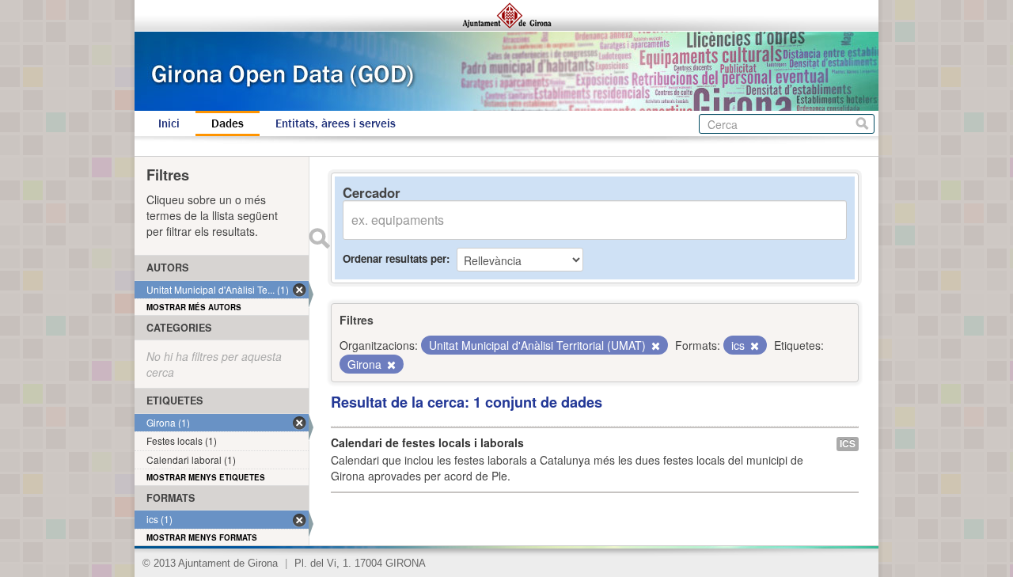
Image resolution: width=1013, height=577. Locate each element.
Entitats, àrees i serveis (335, 123)
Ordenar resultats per (394, 258)
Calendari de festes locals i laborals (427, 442)
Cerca (862, 124)
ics (848, 443)
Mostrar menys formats (201, 537)
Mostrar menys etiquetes (205, 477)
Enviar (319, 238)
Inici (169, 123)
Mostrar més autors (193, 307)
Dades (227, 123)
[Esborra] (654, 346)
